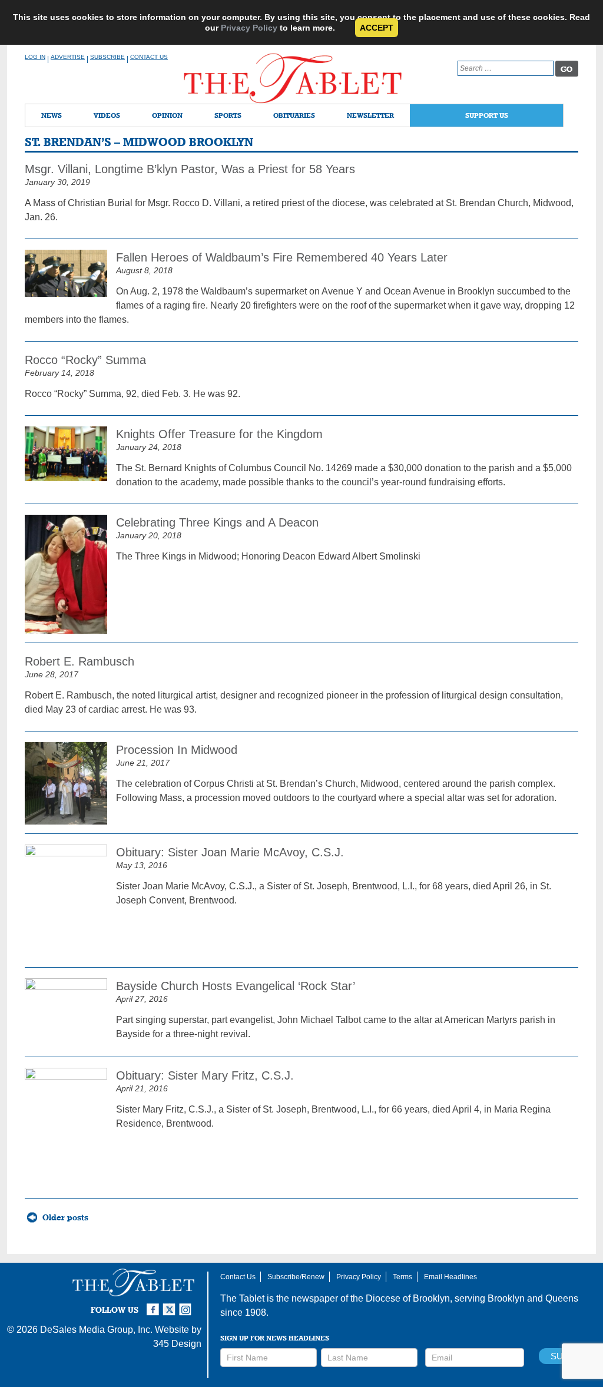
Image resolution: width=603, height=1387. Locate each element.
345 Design (177, 1344)
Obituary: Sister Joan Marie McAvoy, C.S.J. (230, 852)
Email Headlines (450, 1277)
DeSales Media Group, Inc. (96, 1330)
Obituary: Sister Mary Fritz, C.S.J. (205, 1075)
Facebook (154, 1304)
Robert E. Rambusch (79, 661)
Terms (402, 1277)
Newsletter (370, 115)
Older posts (65, 1217)
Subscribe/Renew (295, 1277)
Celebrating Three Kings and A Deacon (217, 522)
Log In (35, 57)
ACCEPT (376, 27)
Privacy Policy (249, 27)
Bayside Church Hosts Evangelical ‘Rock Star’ (235, 985)
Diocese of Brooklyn (408, 1298)
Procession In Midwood (176, 749)
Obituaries (294, 115)
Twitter (171, 1304)
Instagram (187, 1304)
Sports (227, 115)
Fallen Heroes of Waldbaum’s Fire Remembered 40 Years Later (282, 257)
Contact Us (149, 57)
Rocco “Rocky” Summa (85, 359)
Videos (107, 115)
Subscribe (107, 57)
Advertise (68, 57)
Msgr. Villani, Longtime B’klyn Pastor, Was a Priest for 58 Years (190, 169)
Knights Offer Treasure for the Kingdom (219, 434)
